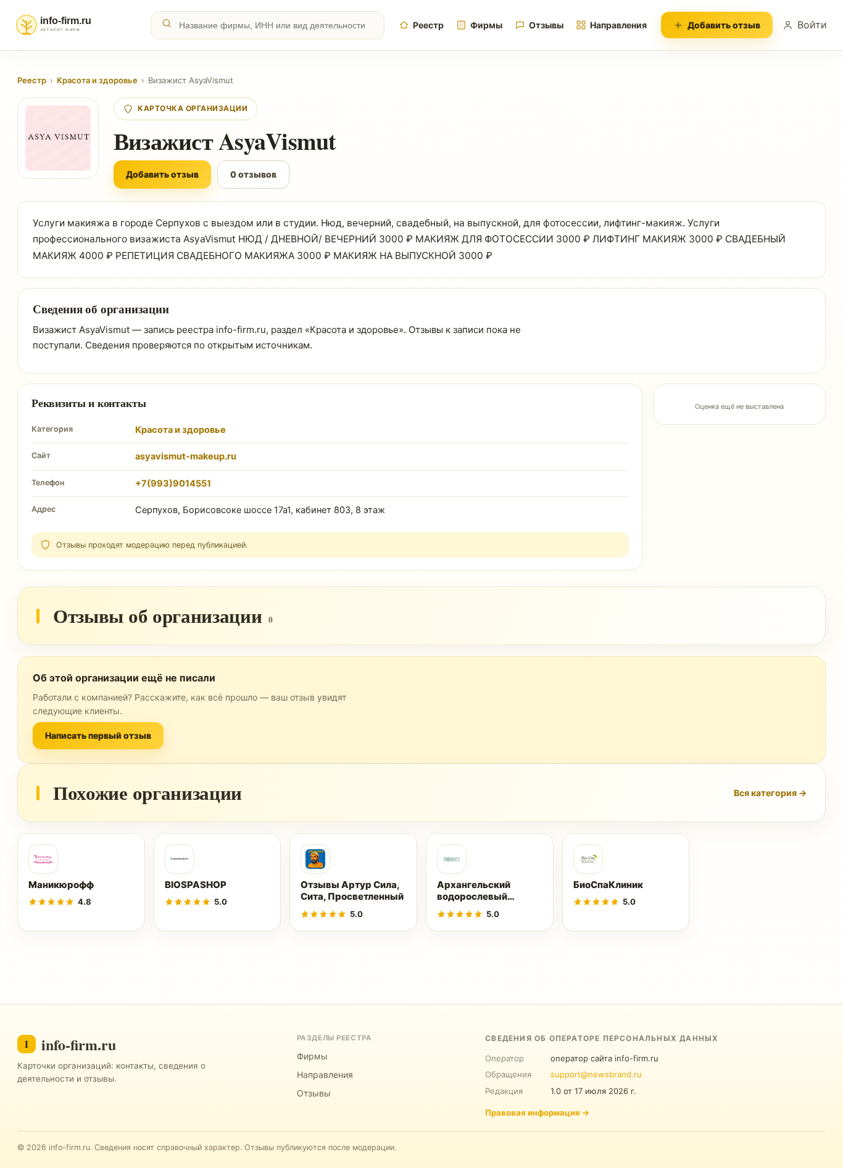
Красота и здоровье (97, 80)
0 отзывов (253, 174)
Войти (812, 25)
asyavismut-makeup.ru (185, 456)
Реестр (428, 25)
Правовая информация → (537, 1112)
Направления (618, 25)
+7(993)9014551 (173, 483)
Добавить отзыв (723, 25)
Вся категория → (770, 793)
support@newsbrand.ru (596, 1074)
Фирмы (486, 25)
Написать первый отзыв (98, 735)
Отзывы (546, 25)
